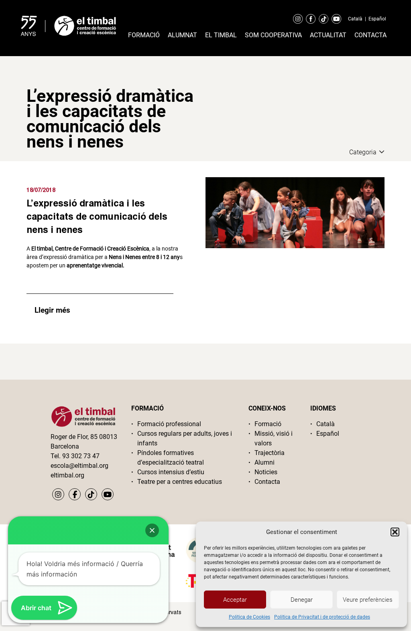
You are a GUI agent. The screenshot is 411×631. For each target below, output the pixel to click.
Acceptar (235, 599)
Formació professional (169, 424)
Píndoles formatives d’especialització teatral (170, 457)
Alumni (264, 462)
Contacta (370, 35)
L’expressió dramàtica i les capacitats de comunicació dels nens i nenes (96, 216)
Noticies (265, 472)
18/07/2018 (40, 189)
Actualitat (328, 35)
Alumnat (182, 35)
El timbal (221, 35)
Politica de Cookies (249, 617)
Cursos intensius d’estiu (170, 472)
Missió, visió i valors (273, 438)
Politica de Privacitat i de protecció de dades (322, 617)
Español (377, 19)
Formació (144, 35)
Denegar (302, 599)
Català (355, 19)
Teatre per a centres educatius (179, 481)
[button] (395, 532)
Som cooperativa (273, 35)
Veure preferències (368, 599)
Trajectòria (269, 453)
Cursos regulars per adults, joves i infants (184, 438)
